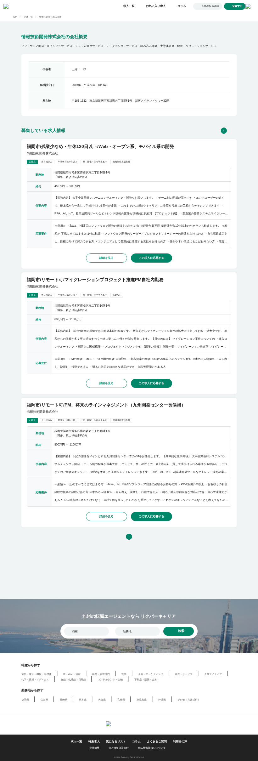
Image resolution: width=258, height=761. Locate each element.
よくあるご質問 (157, 741)
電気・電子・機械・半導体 (36, 674)
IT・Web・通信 (72, 674)
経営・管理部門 (101, 674)
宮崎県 (121, 699)
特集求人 (94, 741)
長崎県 (63, 699)
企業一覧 (28, 16)
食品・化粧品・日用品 (73, 679)
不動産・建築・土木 (145, 679)
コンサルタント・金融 (110, 679)
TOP (15, 16)
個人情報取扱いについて (152, 748)
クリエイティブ (213, 674)
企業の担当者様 (210, 6)
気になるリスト (116, 741)
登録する (237, 6)
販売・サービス (184, 674)
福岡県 (25, 699)
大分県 (102, 699)
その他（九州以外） (188, 699)
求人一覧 (129, 6)
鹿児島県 (142, 699)
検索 (181, 631)
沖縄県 (162, 699)
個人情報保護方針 (119, 748)
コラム (181, 6)
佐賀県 (44, 699)
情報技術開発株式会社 (50, 16)
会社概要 (94, 748)
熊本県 (83, 699)
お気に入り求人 (156, 6)
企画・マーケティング (150, 674)
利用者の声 (180, 741)
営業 (123, 674)
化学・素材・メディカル (35, 679)
